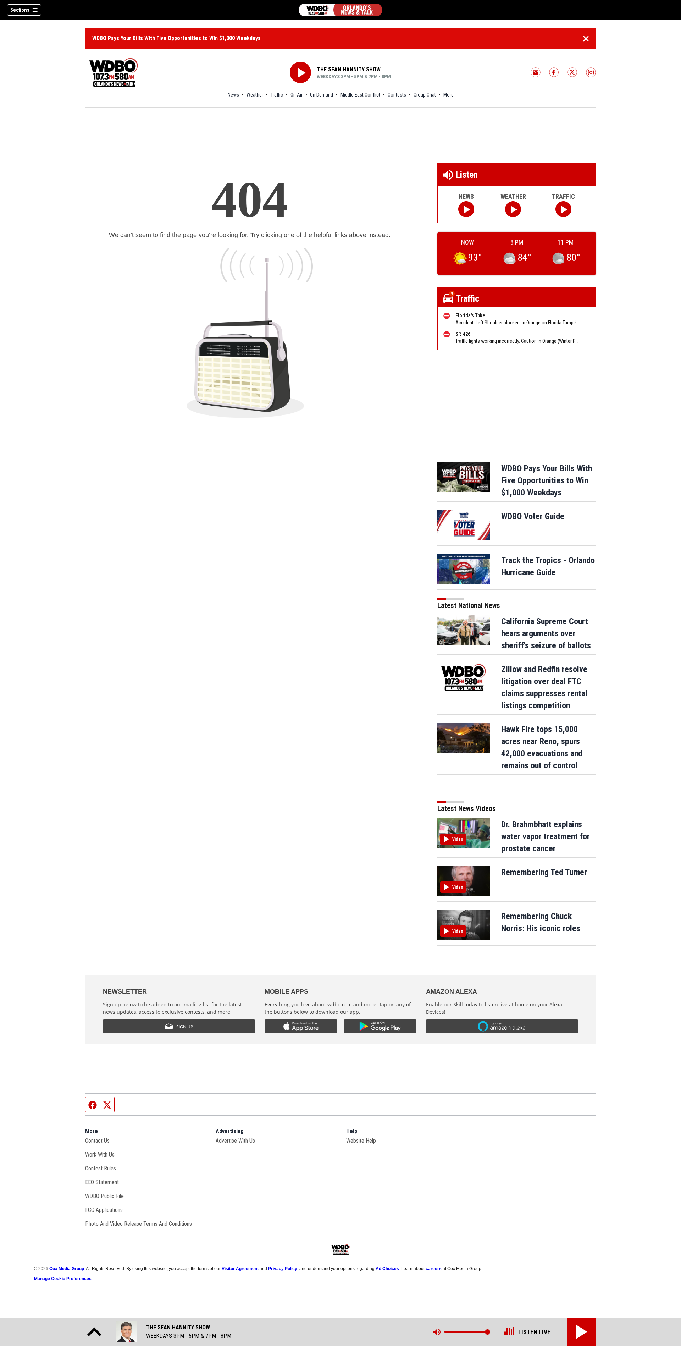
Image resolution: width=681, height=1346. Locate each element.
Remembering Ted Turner (544, 872)
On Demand (321, 95)
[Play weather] (513, 209)
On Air (296, 95)
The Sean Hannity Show (349, 69)
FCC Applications (104, 1210)
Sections (19, 10)
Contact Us (97, 1140)
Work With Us (100, 1154)
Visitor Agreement (240, 1268)
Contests (397, 95)
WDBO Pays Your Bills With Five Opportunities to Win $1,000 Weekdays (176, 38)
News (233, 95)
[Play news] (466, 209)
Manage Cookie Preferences (63, 1278)
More (448, 95)
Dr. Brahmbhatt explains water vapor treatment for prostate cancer (545, 836)
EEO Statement (102, 1182)
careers (434, 1268)
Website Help (361, 1140)
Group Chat (425, 95)
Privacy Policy (282, 1268)
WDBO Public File (104, 1196)
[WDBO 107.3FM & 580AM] (340, 10)
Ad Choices (387, 1268)
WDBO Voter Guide (532, 516)
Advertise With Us (235, 1140)
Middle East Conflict (360, 95)
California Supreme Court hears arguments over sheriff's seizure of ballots (546, 633)
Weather (255, 95)
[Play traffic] (563, 209)
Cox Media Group (66, 1268)
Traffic (277, 95)
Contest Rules (100, 1168)
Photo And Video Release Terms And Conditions (138, 1223)
